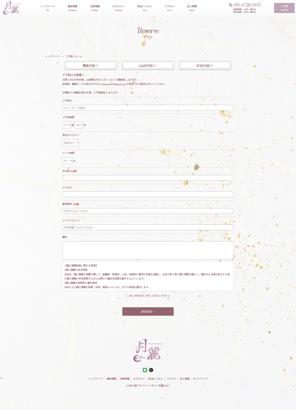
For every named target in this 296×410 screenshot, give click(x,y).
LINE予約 (148, 65)
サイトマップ (200, 378)
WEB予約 (205, 65)
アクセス (169, 7)
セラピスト (119, 7)
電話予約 (91, 65)
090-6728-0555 (245, 4)
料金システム (144, 7)
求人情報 (192, 7)
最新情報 (72, 7)
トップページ (47, 7)
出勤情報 (95, 7)
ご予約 (284, 7)
